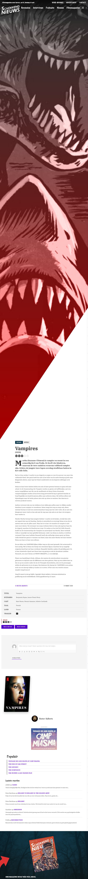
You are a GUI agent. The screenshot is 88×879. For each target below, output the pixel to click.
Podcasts (50, 7)
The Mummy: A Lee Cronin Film (20, 773)
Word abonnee (57, 3)
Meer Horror (21, 627)
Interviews (38, 7)
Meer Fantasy (7, 627)
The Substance (14, 770)
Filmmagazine (73, 7)
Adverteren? (71, 3)
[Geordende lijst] (29, 652)
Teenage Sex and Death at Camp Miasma (24, 761)
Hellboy (21, 801)
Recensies (25, 7)
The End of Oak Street (17, 764)
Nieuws (60, 7)
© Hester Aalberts (21, 586)
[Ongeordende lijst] (32, 652)
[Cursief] (22, 652)
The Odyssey (13, 767)
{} (41, 651)
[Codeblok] (36, 652)
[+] (44, 651)
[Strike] (27, 652)
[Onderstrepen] (24, 652)
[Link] (39, 652)
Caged (14, 785)
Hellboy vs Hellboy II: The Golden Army (34, 793)
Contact (82, 3)
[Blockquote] (34, 652)
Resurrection (17, 820)
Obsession (18, 809)
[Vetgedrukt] (19, 652)
